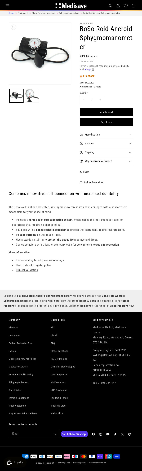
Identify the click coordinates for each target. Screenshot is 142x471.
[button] (7, 6)
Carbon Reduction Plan (21, 343)
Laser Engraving (59, 374)
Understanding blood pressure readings (40, 260)
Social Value (15, 390)
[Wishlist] (126, 6)
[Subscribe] (55, 434)
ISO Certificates (59, 358)
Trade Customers (17, 405)
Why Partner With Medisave (23, 413)
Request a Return (60, 398)
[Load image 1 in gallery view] (16, 96)
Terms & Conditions (19, 398)
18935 (122, 375)
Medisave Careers (18, 366)
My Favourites (58, 382)
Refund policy (64, 463)
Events (12, 351)
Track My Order (58, 405)
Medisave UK (48, 463)
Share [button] (86, 172)
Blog (53, 327)
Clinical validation (27, 270)
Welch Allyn (57, 413)
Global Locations (59, 351)
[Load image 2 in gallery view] (32, 96)
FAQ (53, 343)
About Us (13, 327)
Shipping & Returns (19, 382)
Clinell (54, 335)
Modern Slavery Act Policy (22, 358)
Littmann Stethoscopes (63, 366)
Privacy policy (79, 463)
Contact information (97, 463)
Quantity (83, 93)
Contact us (14, 335)
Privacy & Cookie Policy (21, 374)
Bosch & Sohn (86, 23)
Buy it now (107, 122)
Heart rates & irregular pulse (33, 265)
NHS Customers (59, 390)
